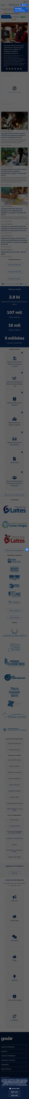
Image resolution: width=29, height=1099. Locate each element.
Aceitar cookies (14, 1095)
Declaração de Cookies (22, 1085)
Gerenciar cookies (15, 1088)
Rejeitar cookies (14, 1092)
